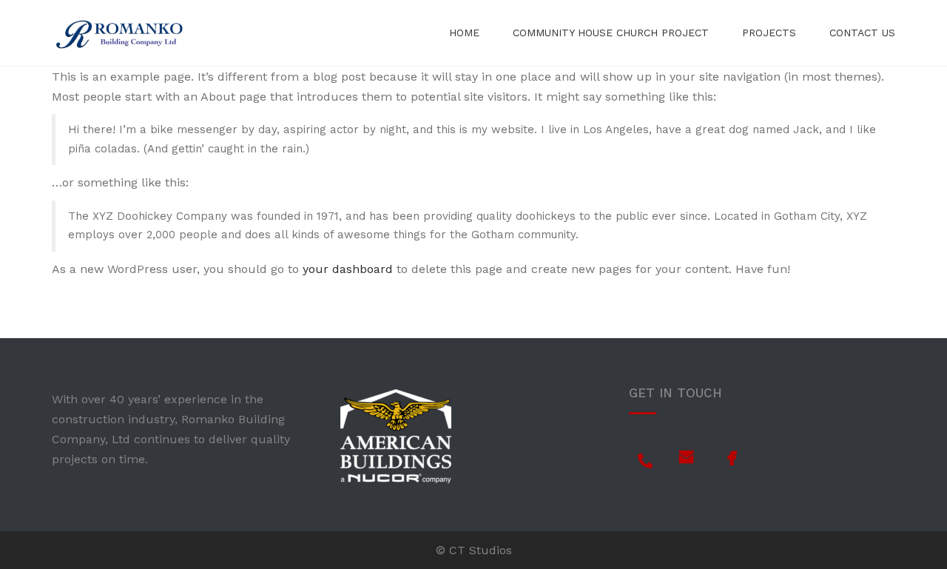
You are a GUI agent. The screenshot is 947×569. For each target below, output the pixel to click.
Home (464, 32)
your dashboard (348, 269)
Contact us (862, 32)
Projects (769, 32)
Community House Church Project (611, 32)
